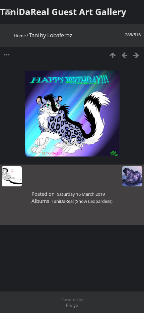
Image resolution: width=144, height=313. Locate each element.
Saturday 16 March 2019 (81, 194)
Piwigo (72, 305)
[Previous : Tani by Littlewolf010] (124, 54)
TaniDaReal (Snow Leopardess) (82, 201)
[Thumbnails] (113, 54)
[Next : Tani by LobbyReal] (136, 54)
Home (19, 36)
